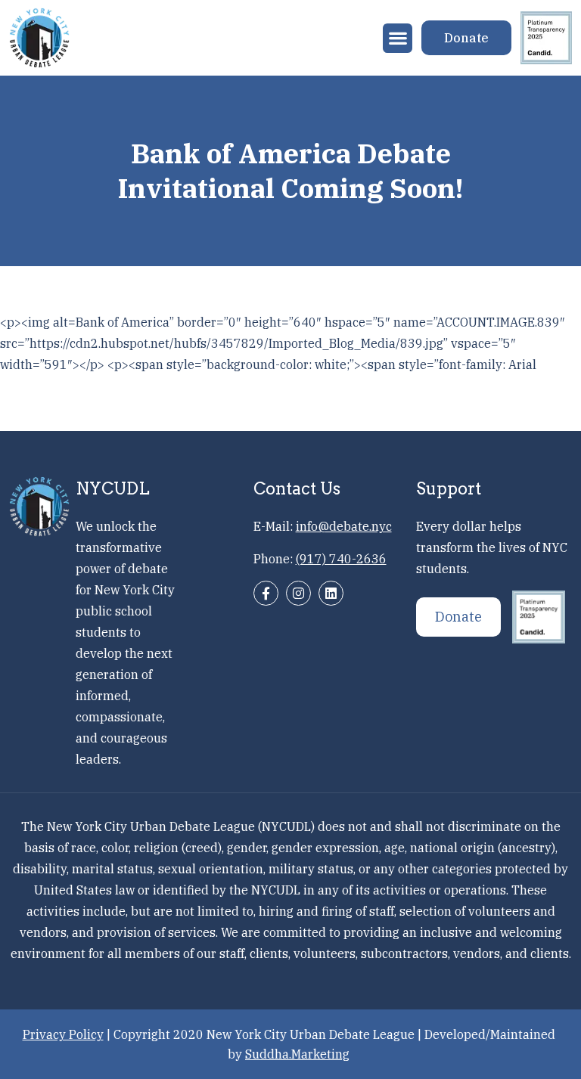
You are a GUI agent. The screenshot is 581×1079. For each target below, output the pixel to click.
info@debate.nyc (344, 526)
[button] (397, 38)
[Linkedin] (330, 593)
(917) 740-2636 (341, 558)
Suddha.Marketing (297, 1054)
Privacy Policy (63, 1034)
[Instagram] (298, 593)
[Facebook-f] (265, 593)
